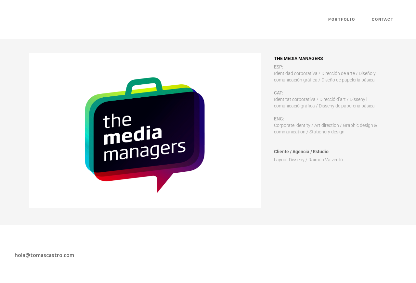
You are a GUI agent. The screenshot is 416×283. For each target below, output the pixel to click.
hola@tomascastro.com (44, 255)
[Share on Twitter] (287, 175)
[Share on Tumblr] (308, 175)
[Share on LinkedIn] (298, 175)
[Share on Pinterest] (319, 175)
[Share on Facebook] (277, 175)
